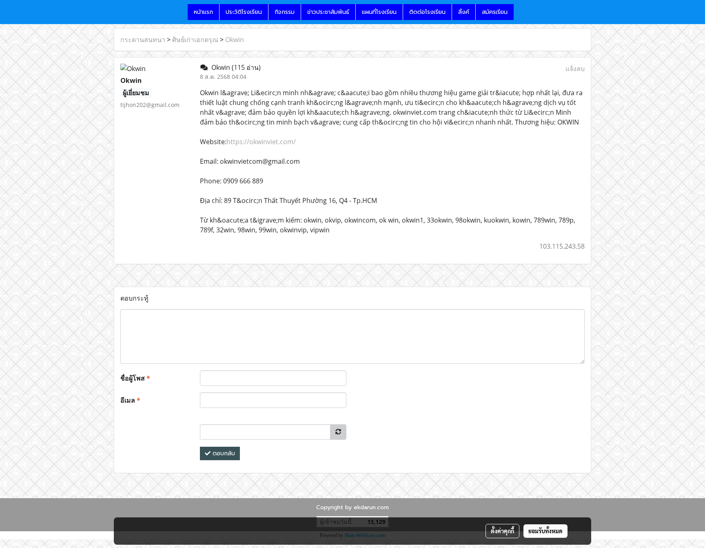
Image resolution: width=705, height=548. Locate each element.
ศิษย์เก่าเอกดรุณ (195, 39)
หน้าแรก (203, 12)
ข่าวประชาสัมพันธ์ (328, 12)
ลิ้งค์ (463, 12)
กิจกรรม (285, 12)
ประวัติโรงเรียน (244, 12)
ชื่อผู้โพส (135, 378)
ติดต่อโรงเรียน (427, 12)
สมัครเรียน (495, 12)
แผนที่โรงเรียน (379, 12)
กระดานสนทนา (142, 39)
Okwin (234, 39)
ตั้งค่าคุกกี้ (502, 531)
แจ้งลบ (575, 68)
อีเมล (130, 400)
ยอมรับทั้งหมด (545, 531)
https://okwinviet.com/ (261, 141)
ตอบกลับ (223, 453)
